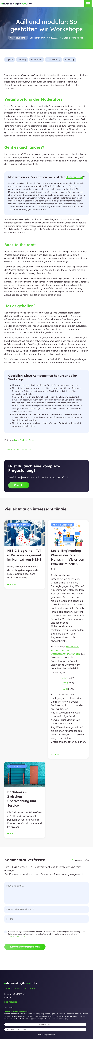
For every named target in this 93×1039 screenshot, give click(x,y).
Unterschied (74, 177)
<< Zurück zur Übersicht (18, 450)
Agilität (9, 59)
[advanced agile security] (16, 4)
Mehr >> (11, 584)
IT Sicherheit (17, 766)
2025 (65, 683)
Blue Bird (19, 440)
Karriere (7, 997)
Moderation (36, 59)
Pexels (32, 440)
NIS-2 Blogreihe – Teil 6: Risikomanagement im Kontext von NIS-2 (24, 555)
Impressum (9, 1007)
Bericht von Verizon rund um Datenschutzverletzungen (65, 650)
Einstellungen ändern (46, 1035)
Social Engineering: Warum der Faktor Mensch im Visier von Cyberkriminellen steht (67, 559)
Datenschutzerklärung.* (17, 936)
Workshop (69, 59)
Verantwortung (53, 59)
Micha (80, 37)
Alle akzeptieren (45, 1024)
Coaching (22, 59)
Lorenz (72, 37)
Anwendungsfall (18, 37)
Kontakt (18, 485)
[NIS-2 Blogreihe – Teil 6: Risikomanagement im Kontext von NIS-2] (24, 534)
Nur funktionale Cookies (16, 1029)
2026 (65, 688)
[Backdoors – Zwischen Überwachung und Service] (24, 775)
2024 (65, 677)
